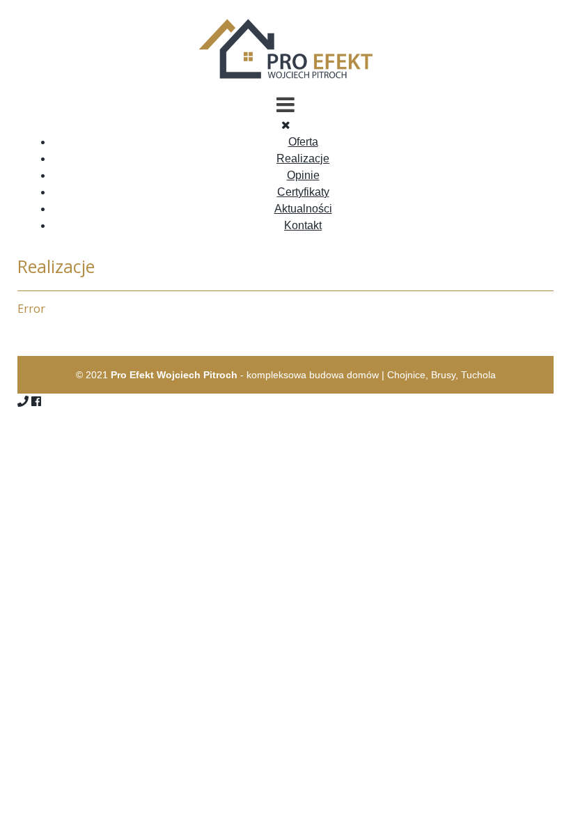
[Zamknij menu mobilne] (285, 125)
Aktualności (303, 209)
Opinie (303, 175)
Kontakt (303, 225)
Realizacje (302, 158)
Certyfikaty (303, 192)
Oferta (303, 142)
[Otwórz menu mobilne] (285, 104)
